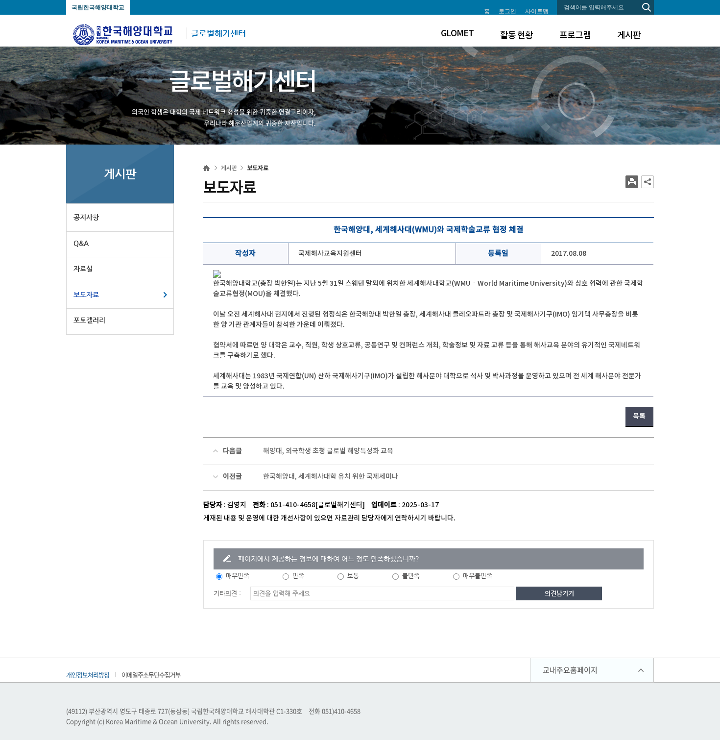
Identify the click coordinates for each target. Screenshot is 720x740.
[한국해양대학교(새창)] (123, 34)
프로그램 (575, 35)
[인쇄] (631, 181)
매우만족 (237, 575)
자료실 (83, 268)
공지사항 (86, 217)
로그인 (507, 11)
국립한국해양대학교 (98, 7)
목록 (639, 416)
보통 (353, 575)
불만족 (411, 575)
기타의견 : (227, 593)
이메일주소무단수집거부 (151, 674)
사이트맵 (537, 11)
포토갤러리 (89, 320)
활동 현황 (516, 35)
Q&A (81, 243)
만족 (298, 575)
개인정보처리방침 (87, 674)
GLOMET (457, 33)
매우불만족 (477, 575)
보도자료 (86, 294)
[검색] (646, 7)
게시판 (629, 35)
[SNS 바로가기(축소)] (647, 181)
